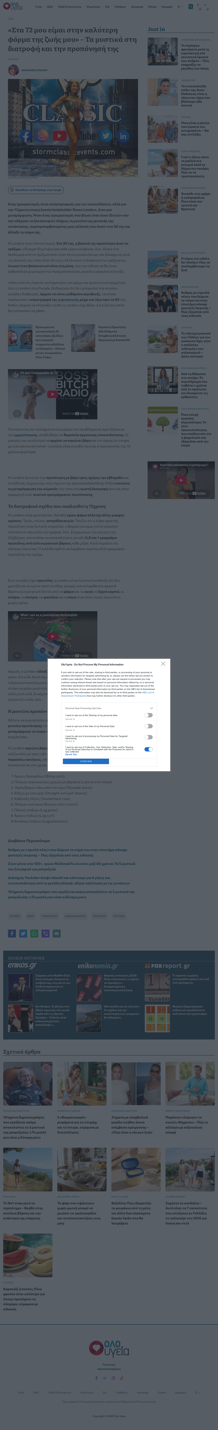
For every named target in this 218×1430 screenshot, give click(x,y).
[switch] (148, 715)
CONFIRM (86, 761)
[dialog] (109, 715)
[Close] (164, 665)
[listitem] (109, 708)
